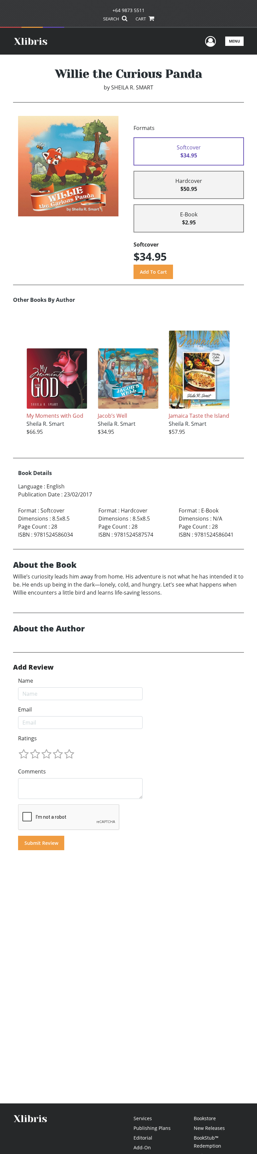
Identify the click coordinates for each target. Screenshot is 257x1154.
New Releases (209, 1128)
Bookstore (205, 1118)
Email (25, 709)
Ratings (27, 738)
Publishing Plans (152, 1128)
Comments (32, 771)
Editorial (143, 1138)
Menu (234, 41)
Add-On (142, 1147)
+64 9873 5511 (128, 10)
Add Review (33, 667)
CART (141, 19)
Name (25, 680)
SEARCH (111, 19)
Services (143, 1118)
